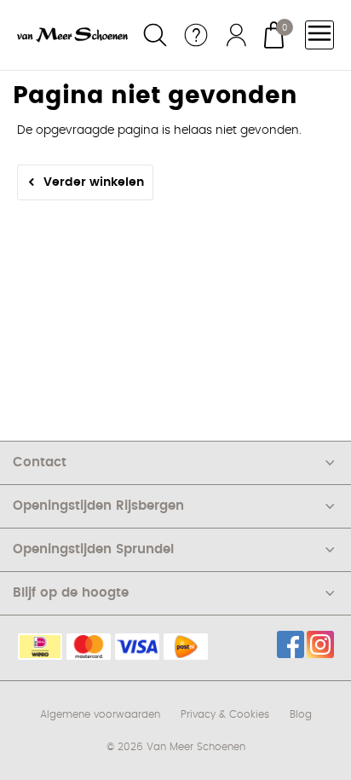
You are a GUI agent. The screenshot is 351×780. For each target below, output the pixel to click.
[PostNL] (186, 647)
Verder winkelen (93, 182)
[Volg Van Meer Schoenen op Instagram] (320, 644)
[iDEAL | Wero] (40, 647)
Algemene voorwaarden (100, 714)
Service (196, 35)
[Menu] (319, 34)
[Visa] (137, 647)
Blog (301, 714)
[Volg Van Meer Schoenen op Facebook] (290, 644)
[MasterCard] (89, 647)
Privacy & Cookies (225, 714)
